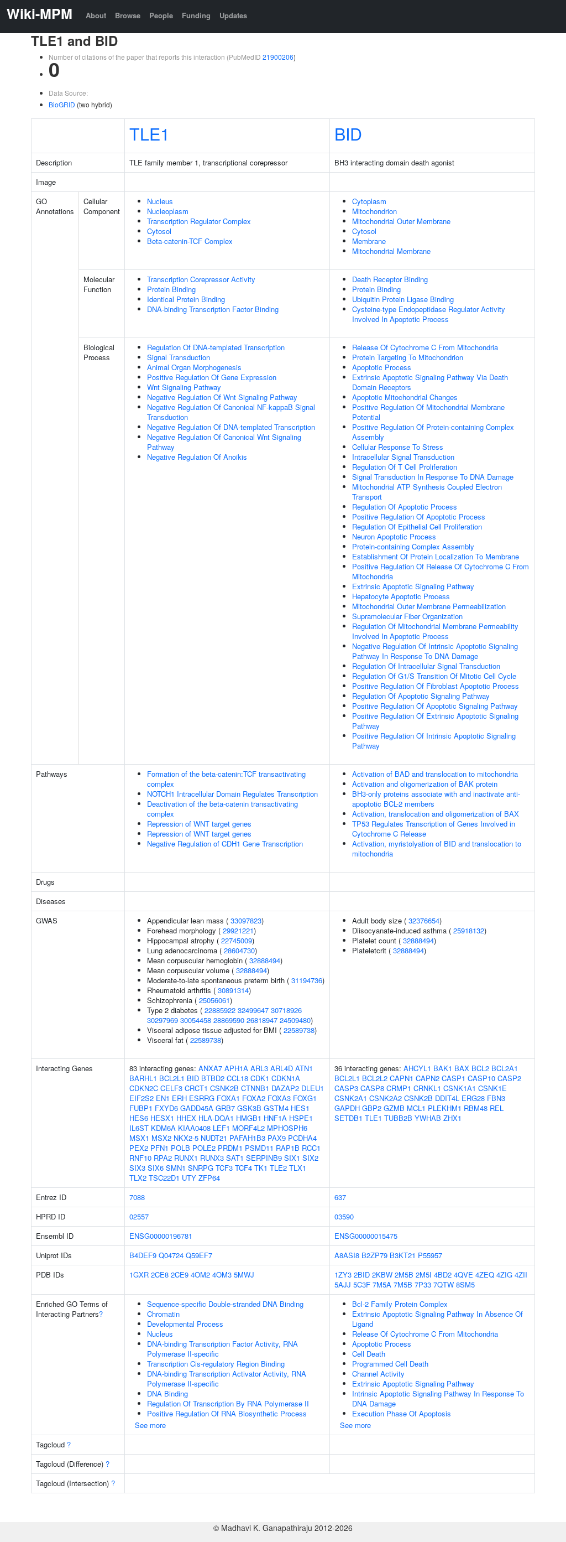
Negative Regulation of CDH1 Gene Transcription (225, 843)
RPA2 (163, 1157)
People (161, 15)
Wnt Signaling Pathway (184, 387)
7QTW (443, 1284)
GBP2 (371, 1108)
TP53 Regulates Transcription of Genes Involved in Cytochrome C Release (433, 828)
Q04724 (171, 1255)
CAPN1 (401, 1078)
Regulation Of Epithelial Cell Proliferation (417, 526)
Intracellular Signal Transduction (403, 456)
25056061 (214, 1000)
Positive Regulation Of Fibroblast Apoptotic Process (435, 686)
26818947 (262, 1020)
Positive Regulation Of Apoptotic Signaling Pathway (435, 705)
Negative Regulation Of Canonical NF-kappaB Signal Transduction (231, 412)
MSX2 (161, 1138)
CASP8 (372, 1088)
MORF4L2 (248, 1128)
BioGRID (62, 104)
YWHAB (428, 1118)
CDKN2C (143, 1088)
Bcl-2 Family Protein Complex (400, 1304)
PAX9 (277, 1138)
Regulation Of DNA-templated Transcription (216, 347)
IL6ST (139, 1128)
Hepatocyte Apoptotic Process (401, 596)
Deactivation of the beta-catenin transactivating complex (222, 808)
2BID (362, 1274)
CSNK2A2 (385, 1098)
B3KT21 (403, 1255)
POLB (180, 1148)
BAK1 (442, 1068)
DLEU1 (312, 1088)
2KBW (382, 1274)
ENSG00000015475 (365, 1236)
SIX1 (292, 1157)
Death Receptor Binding (390, 279)
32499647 (253, 1010)
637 (340, 1197)
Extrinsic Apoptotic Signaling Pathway (413, 586)
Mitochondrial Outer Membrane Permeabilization (429, 606)
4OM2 (200, 1274)
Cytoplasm (369, 201)
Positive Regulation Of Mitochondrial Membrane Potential (428, 412)
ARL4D (281, 1068)
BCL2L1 (172, 1078)
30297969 (162, 1020)
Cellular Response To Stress (397, 447)
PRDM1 (230, 1148)
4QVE (463, 1274)
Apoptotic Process (381, 367)
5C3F (361, 1284)
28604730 (239, 950)
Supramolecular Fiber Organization (407, 616)
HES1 (300, 1108)
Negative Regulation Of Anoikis (197, 456)
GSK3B (249, 1108)
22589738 (299, 1030)
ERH (179, 1098)
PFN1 (159, 1148)
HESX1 (162, 1118)
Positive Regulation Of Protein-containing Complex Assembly (433, 432)
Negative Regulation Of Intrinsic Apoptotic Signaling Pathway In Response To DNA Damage (435, 651)
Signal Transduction (178, 357)
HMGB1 (248, 1118)
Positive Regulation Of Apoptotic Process (418, 516)
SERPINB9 (264, 1157)
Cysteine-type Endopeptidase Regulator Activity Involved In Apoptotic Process (428, 314)
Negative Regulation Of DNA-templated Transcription (231, 427)
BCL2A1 (504, 1068)
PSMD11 (259, 1148)
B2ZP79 (374, 1255)
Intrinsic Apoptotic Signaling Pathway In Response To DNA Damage (438, 1398)
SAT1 (235, 1157)
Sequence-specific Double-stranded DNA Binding (225, 1304)
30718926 (286, 1010)
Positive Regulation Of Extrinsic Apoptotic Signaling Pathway (435, 720)
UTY (189, 1177)
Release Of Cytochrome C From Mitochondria (425, 347)
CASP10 (481, 1078)
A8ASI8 (346, 1255)
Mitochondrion (374, 211)
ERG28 (473, 1098)
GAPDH (347, 1108)
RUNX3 (212, 1157)
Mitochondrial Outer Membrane (401, 221)
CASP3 (346, 1088)
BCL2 (480, 1068)
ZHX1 (452, 1118)
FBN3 (496, 1098)
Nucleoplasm (167, 211)
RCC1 (311, 1148)
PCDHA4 (302, 1138)
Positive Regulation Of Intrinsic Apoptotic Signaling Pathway (434, 740)
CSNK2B (224, 1088)
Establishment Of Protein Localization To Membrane (435, 556)
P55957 (430, 1255)
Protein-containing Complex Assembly (413, 546)
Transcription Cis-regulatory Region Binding (216, 1363)
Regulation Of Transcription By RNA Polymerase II (228, 1403)
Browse (127, 15)
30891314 (233, 990)
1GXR (139, 1274)
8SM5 (465, 1284)
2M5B (404, 1274)
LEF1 (221, 1128)
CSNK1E (492, 1088)
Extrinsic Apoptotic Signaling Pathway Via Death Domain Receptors (430, 382)
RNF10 (140, 1157)
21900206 (278, 56)
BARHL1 (143, 1078)
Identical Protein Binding (186, 299)
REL (497, 1108)
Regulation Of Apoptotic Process (404, 506)
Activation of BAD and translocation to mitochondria (435, 774)
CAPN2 (427, 1078)
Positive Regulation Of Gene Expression (211, 377)
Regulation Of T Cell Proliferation (404, 466)
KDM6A (163, 1128)
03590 (344, 1216)
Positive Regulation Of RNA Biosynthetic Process (227, 1413)
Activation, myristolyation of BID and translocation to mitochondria (436, 848)
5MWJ (244, 1274)
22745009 (236, 940)
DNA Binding (167, 1393)
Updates (233, 15)
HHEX (186, 1118)
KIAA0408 (194, 1128)
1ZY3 (343, 1274)
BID (348, 133)
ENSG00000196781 (160, 1236)
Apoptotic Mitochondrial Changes (405, 397)
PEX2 (138, 1148)
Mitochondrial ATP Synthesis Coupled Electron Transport (427, 491)
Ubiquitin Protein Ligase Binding (403, 299)
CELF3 (171, 1088)
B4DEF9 (142, 1255)
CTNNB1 (255, 1088)
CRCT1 (196, 1088)
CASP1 (453, 1078)
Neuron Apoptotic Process (394, 536)
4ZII (521, 1274)
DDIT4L (447, 1098)
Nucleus (160, 201)
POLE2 (204, 1148)
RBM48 (476, 1108)
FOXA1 (228, 1098)
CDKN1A (285, 1078)
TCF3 (224, 1167)
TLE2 (278, 1167)
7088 (137, 1197)
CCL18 (237, 1078)
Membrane (369, 241)
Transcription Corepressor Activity (201, 279)
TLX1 (297, 1167)
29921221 (238, 930)
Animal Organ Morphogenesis (194, 367)
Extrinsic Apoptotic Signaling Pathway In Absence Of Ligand (437, 1319)
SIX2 (310, 1157)
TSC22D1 (164, 1177)
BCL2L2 (374, 1078)
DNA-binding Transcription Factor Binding (213, 309)
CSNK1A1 (459, 1088)
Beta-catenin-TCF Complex (190, 241)
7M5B (403, 1284)
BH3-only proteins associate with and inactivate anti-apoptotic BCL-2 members (436, 798)
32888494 (264, 960)
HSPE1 (301, 1118)
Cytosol (159, 231)
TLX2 (137, 1177)
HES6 (138, 1118)
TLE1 (149, 133)
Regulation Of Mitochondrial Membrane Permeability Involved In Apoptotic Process (435, 631)
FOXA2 (253, 1098)
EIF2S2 (141, 1098)
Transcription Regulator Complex (199, 221)
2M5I (424, 1274)
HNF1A (275, 1118)
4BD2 (443, 1274)
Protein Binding (171, 289)
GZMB (394, 1108)
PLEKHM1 (445, 1108)
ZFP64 (209, 1177)
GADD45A (196, 1108)
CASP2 (509, 1078)
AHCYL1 (417, 1068)
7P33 (423, 1284)
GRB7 (225, 1108)
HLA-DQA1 (216, 1118)
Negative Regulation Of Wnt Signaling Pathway (222, 397)
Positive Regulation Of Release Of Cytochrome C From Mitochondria (440, 571)
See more (150, 1425)
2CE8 (160, 1274)
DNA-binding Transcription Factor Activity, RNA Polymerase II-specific (222, 1348)
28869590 (228, 1020)
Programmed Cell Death (390, 1363)
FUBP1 (141, 1108)
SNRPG (200, 1167)
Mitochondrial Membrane (391, 251)
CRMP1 (398, 1088)
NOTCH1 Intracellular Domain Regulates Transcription (232, 793)
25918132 (468, 930)
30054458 (195, 1020)
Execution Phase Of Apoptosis (401, 1413)
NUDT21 (214, 1138)
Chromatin (163, 1314)
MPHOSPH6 (287, 1128)
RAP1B (288, 1148)
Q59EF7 (199, 1255)
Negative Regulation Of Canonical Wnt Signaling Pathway (224, 442)
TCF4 (243, 1167)
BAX (461, 1068)
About (96, 15)
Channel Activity (378, 1373)
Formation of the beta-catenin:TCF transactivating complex (226, 779)
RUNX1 (186, 1157)
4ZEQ (484, 1274)
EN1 (163, 1098)
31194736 (306, 980)
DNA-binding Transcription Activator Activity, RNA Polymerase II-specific (226, 1378)
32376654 (423, 920)
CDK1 (259, 1078)
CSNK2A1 (350, 1098)
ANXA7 (210, 1068)
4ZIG (504, 1274)
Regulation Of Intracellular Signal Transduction (426, 666)
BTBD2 (212, 1078)
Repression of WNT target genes (199, 823)
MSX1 (139, 1138)
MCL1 (416, 1108)
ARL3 (259, 1068)
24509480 (295, 1020)
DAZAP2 (285, 1088)
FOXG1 (305, 1098)
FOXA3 (279, 1098)
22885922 (220, 1010)
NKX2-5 (186, 1138)
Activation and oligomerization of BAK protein (424, 783)
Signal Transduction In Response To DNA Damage (432, 476)
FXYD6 (166, 1108)
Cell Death (368, 1353)
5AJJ (342, 1284)
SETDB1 (348, 1118)
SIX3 (137, 1167)
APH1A (236, 1068)
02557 (139, 1216)
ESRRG (201, 1098)
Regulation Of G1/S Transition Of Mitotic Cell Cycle (434, 676)
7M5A (382, 1284)
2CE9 (179, 1274)
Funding (196, 15)
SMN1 (176, 1167)
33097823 (245, 920)
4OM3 (222, 1274)
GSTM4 (276, 1108)
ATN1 (304, 1068)
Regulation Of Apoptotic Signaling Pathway (421, 695)
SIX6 (156, 1167)
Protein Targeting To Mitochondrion (407, 357)
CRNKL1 (427, 1088)
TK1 (261, 1167)
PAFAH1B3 (247, 1138)
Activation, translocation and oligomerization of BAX (435, 813)
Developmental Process (185, 1323)
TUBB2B (398, 1118)
